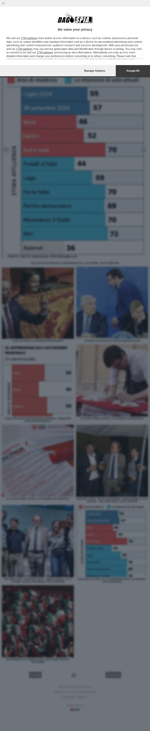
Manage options (94, 70)
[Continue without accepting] (3, 3)
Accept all (132, 70)
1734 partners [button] (29, 38)
